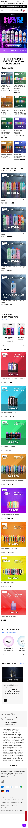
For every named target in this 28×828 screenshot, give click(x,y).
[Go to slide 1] (8, 46)
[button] (24, 11)
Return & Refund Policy (16, 802)
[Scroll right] (23, 345)
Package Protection (6, 810)
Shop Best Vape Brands (9, 632)
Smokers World (9, 797)
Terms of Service (5, 807)
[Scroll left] (3, 345)
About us (22, 810)
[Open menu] (1, 10)
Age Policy (13, 807)
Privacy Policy (13, 805)
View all (4, 320)
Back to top (13, 765)
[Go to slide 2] (12, 46)
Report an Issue (26, 816)
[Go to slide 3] (15, 46)
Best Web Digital (21, 799)
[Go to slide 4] (18, 46)
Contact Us (15, 810)
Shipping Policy (5, 805)
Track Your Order (5, 802)
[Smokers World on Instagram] (2, 781)
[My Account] (21, 10)
